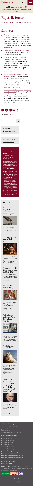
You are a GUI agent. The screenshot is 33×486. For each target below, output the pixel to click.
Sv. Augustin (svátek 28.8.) (8, 287)
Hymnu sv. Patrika (10, 461)
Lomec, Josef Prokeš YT (10, 468)
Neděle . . (5, 153)
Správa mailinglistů (10, 131)
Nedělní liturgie (10, 194)
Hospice (20, 466)
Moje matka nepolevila (16, 7)
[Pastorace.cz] (8, 2)
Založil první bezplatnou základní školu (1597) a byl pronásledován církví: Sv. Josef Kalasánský (9, 385)
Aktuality (6, 202)
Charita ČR (14, 466)
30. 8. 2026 (11, 142)
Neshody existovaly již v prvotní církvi (16, 50)
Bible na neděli (9, 139)
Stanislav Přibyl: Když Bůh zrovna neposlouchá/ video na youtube (9, 211)
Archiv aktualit (6, 414)
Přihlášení (7, 128)
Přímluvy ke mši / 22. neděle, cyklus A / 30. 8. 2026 (10, 270)
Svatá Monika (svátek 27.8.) (8, 347)
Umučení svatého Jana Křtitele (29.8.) (9, 239)
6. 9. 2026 (5, 142)
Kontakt (16, 479)
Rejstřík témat (9, 114)
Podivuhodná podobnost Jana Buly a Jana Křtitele (9, 318)
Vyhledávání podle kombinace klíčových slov (16, 22)
